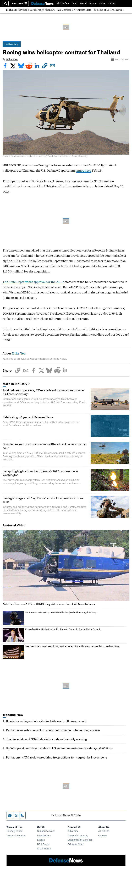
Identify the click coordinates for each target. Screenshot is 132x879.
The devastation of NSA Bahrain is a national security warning (46, 739)
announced (83, 170)
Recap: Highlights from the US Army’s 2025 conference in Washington (40, 473)
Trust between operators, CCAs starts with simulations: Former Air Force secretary (43, 392)
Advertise (73, 831)
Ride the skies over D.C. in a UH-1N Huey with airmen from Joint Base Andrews (49, 604)
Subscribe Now (46, 831)
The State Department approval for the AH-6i (33, 282)
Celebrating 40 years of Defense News (28, 417)
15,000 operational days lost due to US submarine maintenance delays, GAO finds (59, 748)
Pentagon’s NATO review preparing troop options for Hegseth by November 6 (56, 757)
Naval (83, 3)
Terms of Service (16, 835)
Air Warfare (62, 3)
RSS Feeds (43, 844)
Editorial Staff (75, 844)
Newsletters (44, 835)
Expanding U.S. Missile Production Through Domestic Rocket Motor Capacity (63, 629)
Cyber (102, 3)
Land (74, 3)
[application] (66, 565)
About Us (103, 831)
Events (41, 839)
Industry (11, 44)
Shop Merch (44, 848)
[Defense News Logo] (42, 3)
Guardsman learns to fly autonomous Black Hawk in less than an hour (45, 446)
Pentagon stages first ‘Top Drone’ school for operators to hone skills (43, 500)
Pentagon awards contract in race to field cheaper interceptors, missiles (53, 730)
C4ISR (112, 3)
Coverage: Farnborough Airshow (36, 9)
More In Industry (15, 384)
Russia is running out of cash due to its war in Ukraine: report (46, 721)
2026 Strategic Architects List (73, 9)
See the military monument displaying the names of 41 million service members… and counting (72, 646)
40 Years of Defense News (108, 9)
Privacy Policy (14, 831)
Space (92, 3)
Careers (102, 835)
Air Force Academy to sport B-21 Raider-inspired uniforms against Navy (60, 612)
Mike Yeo (12, 59)
